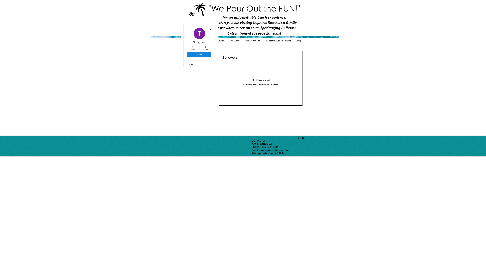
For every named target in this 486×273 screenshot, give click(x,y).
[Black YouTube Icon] (302, 138)
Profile (190, 64)
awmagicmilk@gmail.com (274, 150)
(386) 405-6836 (269, 147)
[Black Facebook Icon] (298, 138)
